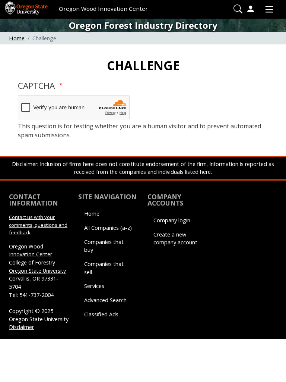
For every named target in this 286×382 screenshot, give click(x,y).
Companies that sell (104, 268)
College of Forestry (32, 262)
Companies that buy (104, 246)
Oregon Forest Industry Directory (143, 25)
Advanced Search (105, 300)
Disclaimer (21, 327)
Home (17, 38)
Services (94, 285)
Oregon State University (37, 270)
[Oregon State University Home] (26, 5)
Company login (171, 220)
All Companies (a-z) (108, 227)
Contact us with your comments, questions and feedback (38, 225)
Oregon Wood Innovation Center (103, 8)
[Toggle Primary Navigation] (267, 9)
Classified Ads (101, 314)
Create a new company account (175, 238)
